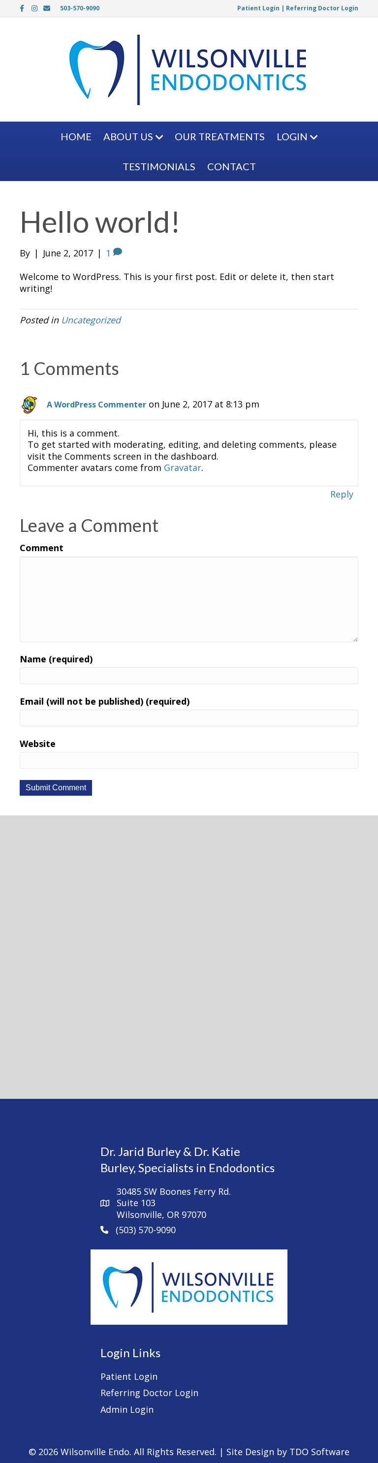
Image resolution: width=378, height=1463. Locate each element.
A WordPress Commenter (96, 404)
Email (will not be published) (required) (104, 701)
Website (38, 743)
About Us (128, 136)
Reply (341, 494)
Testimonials (159, 166)
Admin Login (127, 1409)
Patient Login (258, 8)
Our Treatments (220, 136)
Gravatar (182, 467)
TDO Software (319, 1452)
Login (292, 136)
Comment (41, 548)
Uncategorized (91, 320)
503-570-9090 (79, 8)
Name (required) (56, 659)
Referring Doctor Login (322, 8)
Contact (231, 166)
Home (76, 136)
